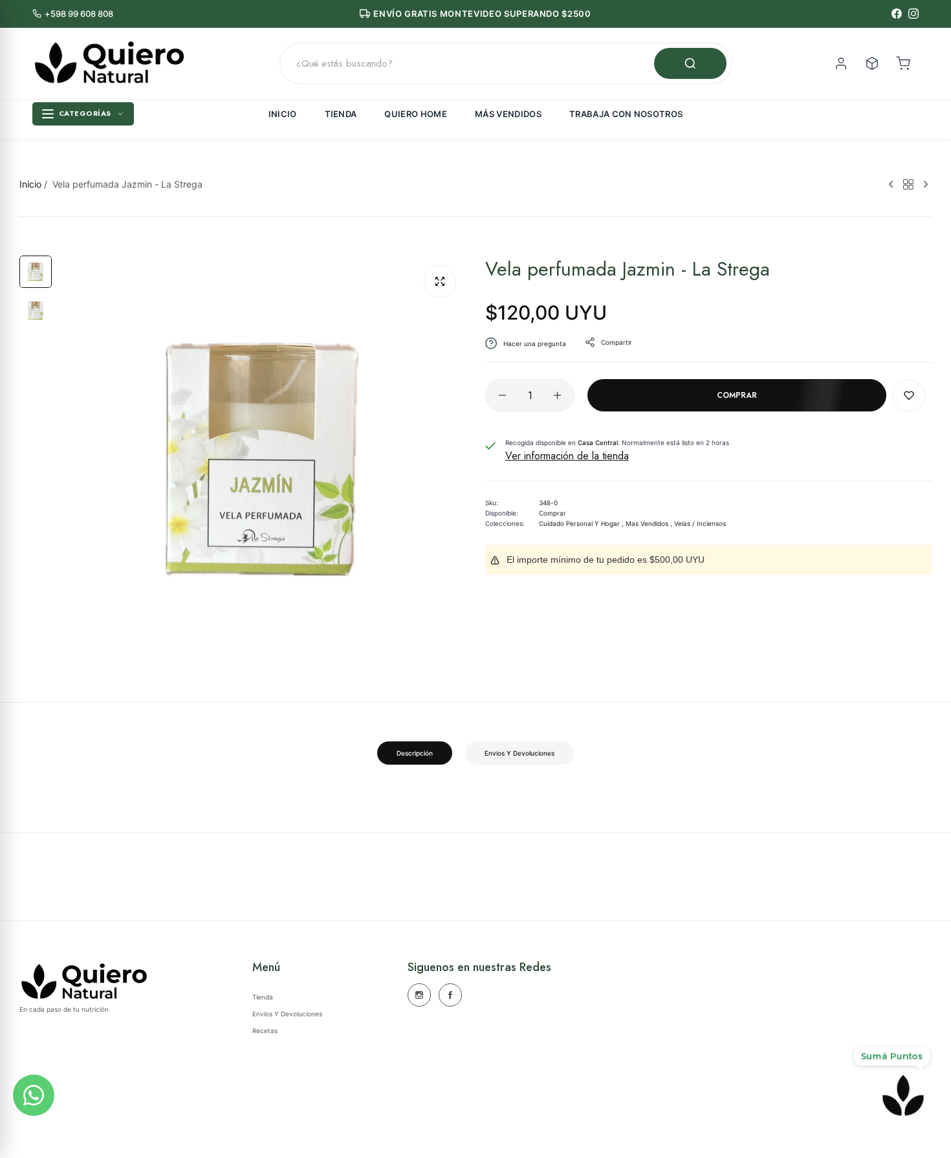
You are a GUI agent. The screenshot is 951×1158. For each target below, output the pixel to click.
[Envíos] (872, 63)
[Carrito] (903, 63)
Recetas (265, 1030)
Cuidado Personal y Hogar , (581, 523)
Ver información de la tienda (567, 455)
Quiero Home (415, 114)
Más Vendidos (508, 114)
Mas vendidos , (649, 523)
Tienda (341, 114)
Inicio (282, 114)
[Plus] (557, 395)
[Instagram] (913, 13)
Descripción (415, 753)
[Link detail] (419, 995)
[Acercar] (440, 281)
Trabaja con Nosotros (626, 114)
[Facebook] (896, 13)
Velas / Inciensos (700, 523)
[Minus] (502, 395)
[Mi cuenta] (841, 63)
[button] (909, 395)
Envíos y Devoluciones (287, 1014)
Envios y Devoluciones (519, 753)
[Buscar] (690, 63)
